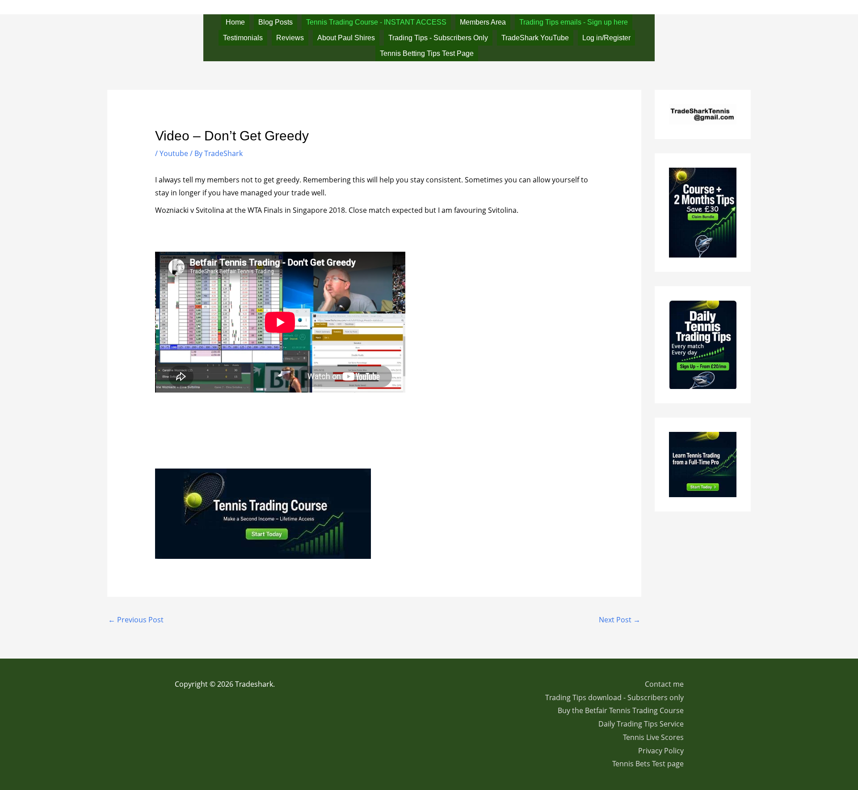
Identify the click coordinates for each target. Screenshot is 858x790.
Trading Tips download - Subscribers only (614, 697)
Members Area (483, 22)
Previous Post (136, 620)
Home (235, 22)
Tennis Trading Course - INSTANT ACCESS (376, 22)
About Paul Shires (346, 38)
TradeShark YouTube (535, 38)
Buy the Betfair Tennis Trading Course (621, 710)
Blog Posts (275, 22)
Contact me (664, 684)
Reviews (290, 38)
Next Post (619, 620)
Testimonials (243, 38)
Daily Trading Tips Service (641, 724)
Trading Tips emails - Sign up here (573, 22)
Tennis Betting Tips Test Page (427, 53)
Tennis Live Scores (653, 737)
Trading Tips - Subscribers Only (438, 38)
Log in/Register (606, 38)
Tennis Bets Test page (648, 764)
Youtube (174, 153)
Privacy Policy (661, 751)
